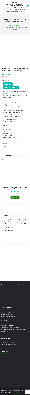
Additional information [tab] (10, 87)
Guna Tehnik (14, 5)
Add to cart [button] (15, 197)
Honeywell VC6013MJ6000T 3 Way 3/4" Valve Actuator (15, 188)
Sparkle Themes (14, 392)
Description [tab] (7, 84)
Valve (8, 80)
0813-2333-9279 (12, 344)
